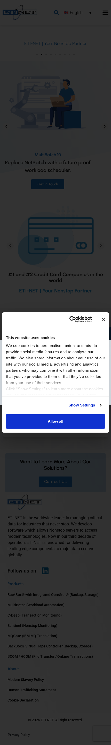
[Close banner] (103, 319)
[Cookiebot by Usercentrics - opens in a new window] (70, 319)
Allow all (55, 421)
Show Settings (81, 405)
